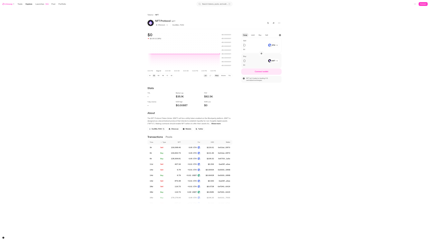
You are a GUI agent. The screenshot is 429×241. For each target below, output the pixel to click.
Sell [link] (161, 147)
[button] (8, 4)
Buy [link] (161, 153)
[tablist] (208, 76)
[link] (173, 129)
